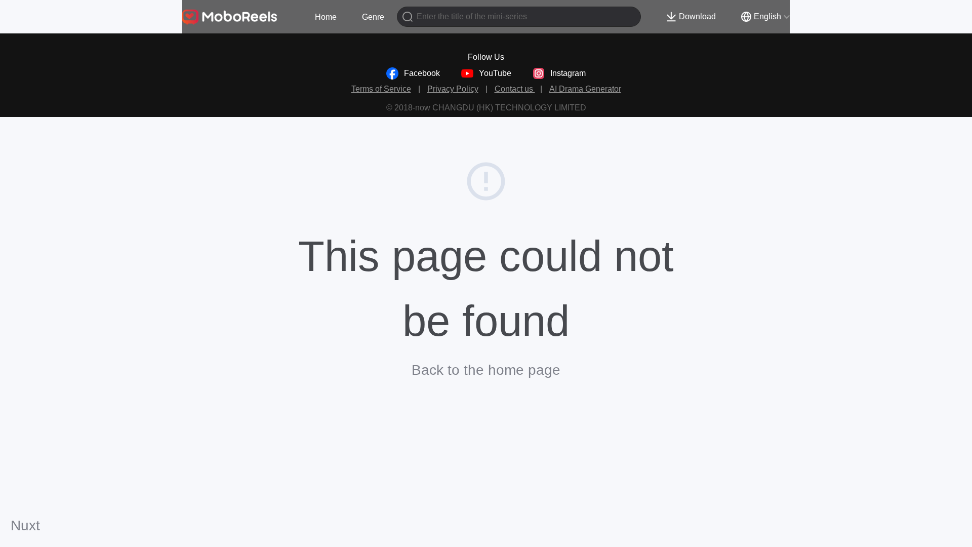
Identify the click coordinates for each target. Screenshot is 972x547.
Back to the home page (486, 370)
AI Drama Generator (585, 89)
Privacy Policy (452, 89)
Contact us (515, 89)
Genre (373, 17)
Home (326, 17)
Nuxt (25, 525)
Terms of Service (381, 89)
